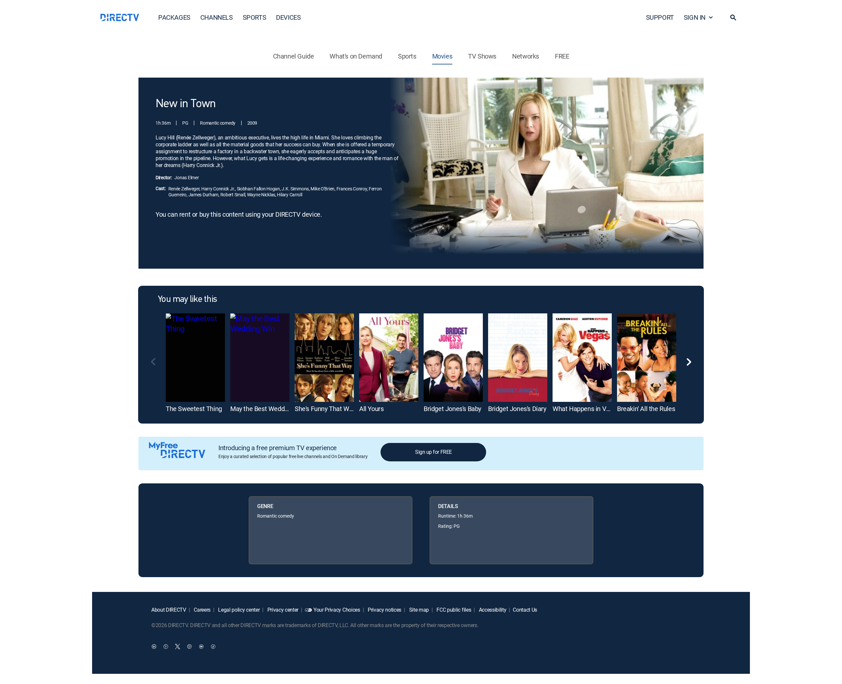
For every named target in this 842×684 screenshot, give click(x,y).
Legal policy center (238, 609)
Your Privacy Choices (336, 609)
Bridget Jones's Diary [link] (517, 408)
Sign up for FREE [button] (433, 451)
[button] (733, 17)
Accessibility (492, 609)
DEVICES (288, 17)
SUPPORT (660, 17)
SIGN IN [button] (695, 17)
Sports (407, 56)
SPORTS (254, 17)
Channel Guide (293, 56)
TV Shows (482, 56)
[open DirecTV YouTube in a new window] (201, 646)
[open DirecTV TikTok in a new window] (213, 646)
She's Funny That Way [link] (325, 408)
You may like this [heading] (187, 299)
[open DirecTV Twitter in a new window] (177, 646)
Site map (418, 609)
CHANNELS (216, 17)
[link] (195, 357)
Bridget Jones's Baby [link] (452, 408)
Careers (201, 609)
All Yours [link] (371, 408)
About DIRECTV (168, 609)
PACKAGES (174, 17)
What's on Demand (356, 56)
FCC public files (453, 609)
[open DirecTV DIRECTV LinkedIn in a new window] (154, 646)
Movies (442, 56)
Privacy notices (383, 609)
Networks (525, 56)
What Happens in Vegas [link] (586, 408)
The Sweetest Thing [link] (194, 408)
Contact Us (525, 609)
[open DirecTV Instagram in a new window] (189, 646)
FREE (562, 56)
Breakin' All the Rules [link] (646, 408)
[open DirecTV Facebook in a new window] (165, 646)
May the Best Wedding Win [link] (267, 408)
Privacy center (282, 609)
